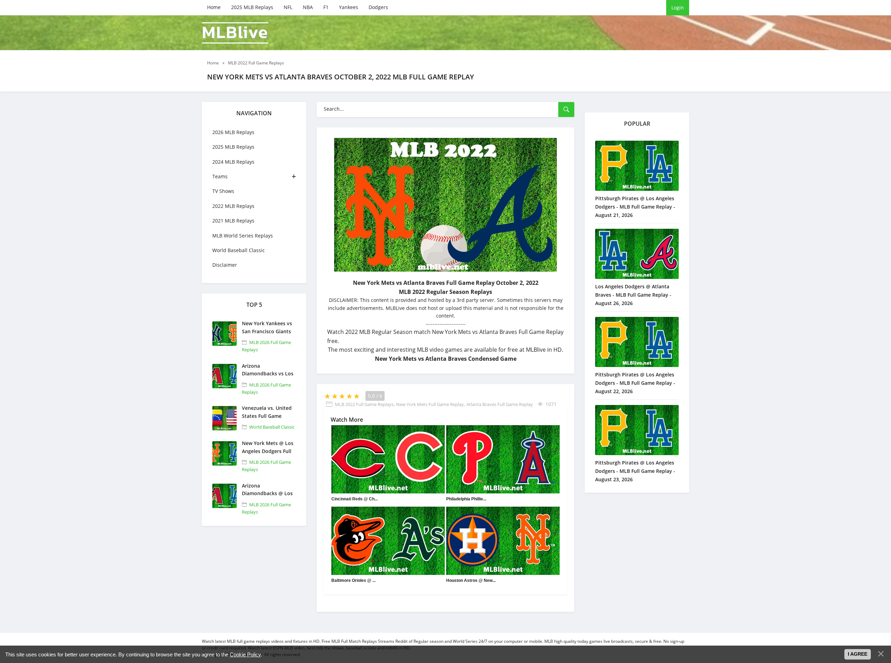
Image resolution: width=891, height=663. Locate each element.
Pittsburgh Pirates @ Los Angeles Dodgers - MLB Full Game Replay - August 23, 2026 (635, 471)
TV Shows (223, 191)
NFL (288, 7)
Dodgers (378, 7)
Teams (220, 176)
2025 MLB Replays (252, 7)
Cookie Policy (245, 654)
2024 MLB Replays (233, 161)
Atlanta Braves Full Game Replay (499, 404)
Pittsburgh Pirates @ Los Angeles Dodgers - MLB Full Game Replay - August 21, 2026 (635, 206)
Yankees (348, 7)
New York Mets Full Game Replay (430, 404)
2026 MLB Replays (233, 132)
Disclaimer (224, 265)
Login (677, 7)
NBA (308, 7)
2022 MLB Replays (233, 206)
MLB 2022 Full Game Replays (364, 404)
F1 (326, 7)
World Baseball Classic (238, 250)
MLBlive (235, 33)
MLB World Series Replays (242, 235)
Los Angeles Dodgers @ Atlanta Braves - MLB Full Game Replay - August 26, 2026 (633, 294)
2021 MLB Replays (233, 220)
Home (214, 7)
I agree (857, 654)
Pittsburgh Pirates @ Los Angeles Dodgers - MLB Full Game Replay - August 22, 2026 (635, 383)
